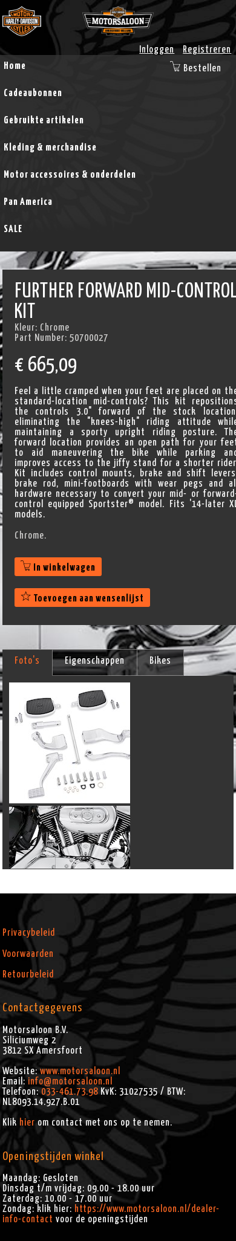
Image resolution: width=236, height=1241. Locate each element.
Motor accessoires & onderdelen (70, 175)
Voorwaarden (28, 954)
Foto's (27, 661)
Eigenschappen (95, 661)
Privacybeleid (28, 933)
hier (27, 1122)
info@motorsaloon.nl (70, 1081)
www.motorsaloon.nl (80, 1071)
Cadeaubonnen (33, 93)
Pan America (28, 202)
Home (15, 66)
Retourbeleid (28, 974)
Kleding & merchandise (50, 147)
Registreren (207, 49)
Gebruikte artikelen (44, 120)
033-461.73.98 (69, 1092)
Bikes (160, 661)
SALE (13, 229)
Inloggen (156, 49)
